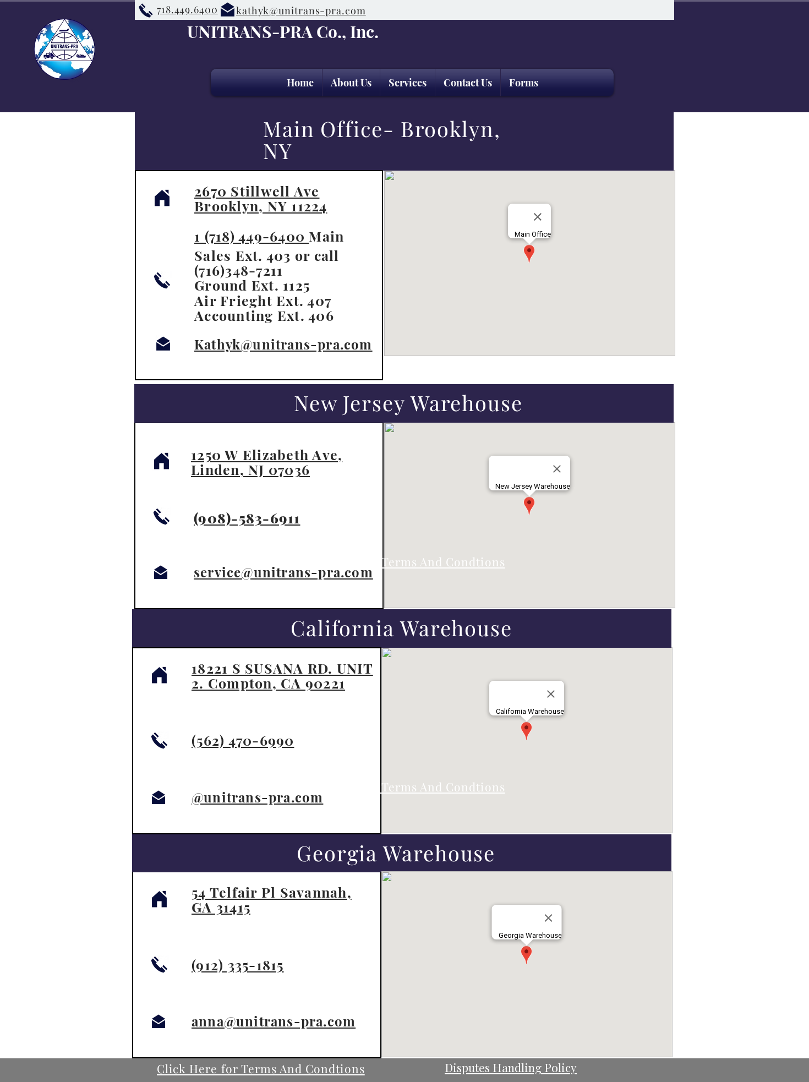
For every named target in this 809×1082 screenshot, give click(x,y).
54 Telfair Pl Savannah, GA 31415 (272, 899)
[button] (407, 82)
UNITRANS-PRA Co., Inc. (283, 31)
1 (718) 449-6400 (251, 236)
